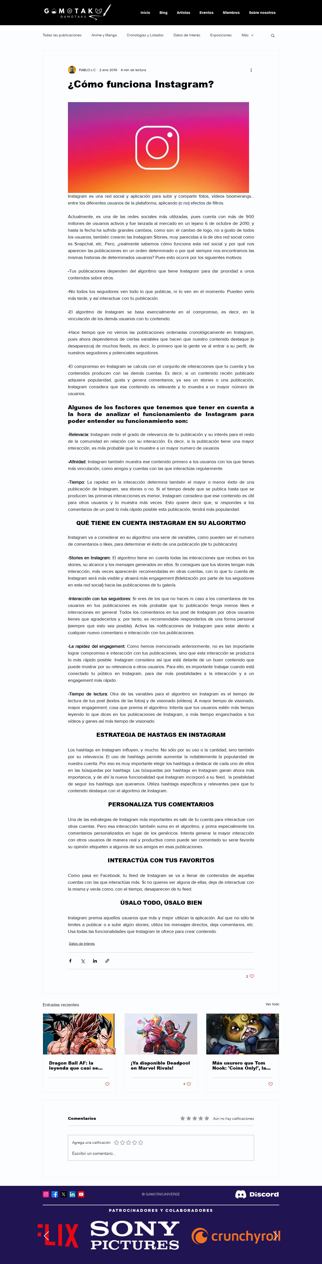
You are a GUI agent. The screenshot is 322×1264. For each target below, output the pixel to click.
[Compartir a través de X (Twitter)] (82, 960)
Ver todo (272, 1004)
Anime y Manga (104, 35)
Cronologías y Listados (145, 35)
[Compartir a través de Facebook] (70, 960)
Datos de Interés (187, 35)
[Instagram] (46, 1194)
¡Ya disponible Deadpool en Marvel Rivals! (160, 1066)
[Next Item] (275, 1236)
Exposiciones (221, 35)
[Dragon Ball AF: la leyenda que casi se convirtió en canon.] (79, 1034)
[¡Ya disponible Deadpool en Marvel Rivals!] (161, 1034)
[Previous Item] (46, 1236)
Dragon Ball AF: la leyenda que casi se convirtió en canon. (73, 1066)
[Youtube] (81, 1194)
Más (245, 35)
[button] (272, 35)
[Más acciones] (251, 70)
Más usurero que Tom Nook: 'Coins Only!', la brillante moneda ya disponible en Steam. (239, 1066)
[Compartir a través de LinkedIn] (95, 960)
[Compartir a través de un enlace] (107, 960)
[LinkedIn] (72, 1194)
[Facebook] (55, 1194)
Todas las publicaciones (62, 35)
